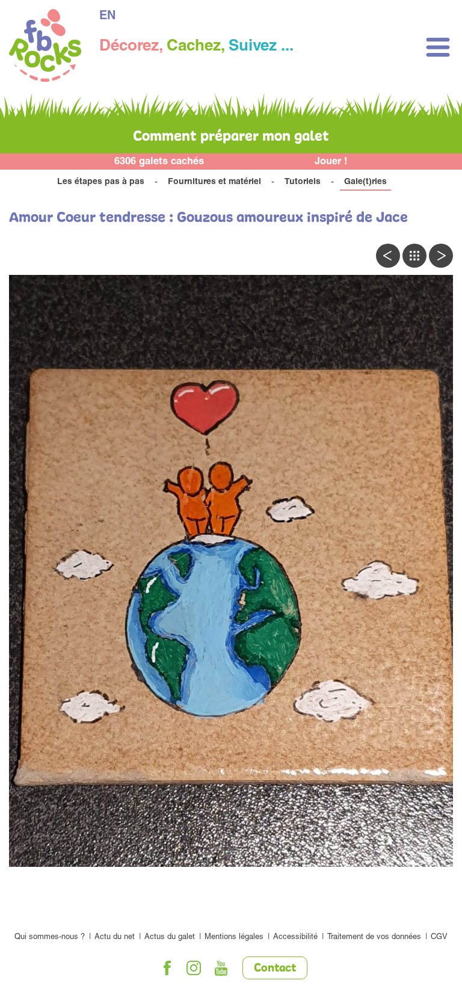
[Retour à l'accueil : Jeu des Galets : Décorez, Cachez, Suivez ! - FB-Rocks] (45, 47)
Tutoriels (303, 182)
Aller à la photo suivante (441, 256)
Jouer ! (331, 162)
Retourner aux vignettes (414, 256)
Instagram (194, 968)
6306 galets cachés (159, 162)
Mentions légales (234, 937)
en (107, 17)
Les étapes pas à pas (100, 182)
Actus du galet (169, 937)
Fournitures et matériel (214, 182)
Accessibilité (295, 937)
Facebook (167, 968)
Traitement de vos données (374, 937)
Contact (275, 969)
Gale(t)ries (365, 182)
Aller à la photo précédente (388, 256)
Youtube (221, 968)
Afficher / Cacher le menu (438, 47)
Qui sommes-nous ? (49, 937)
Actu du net (114, 937)
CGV (439, 937)
